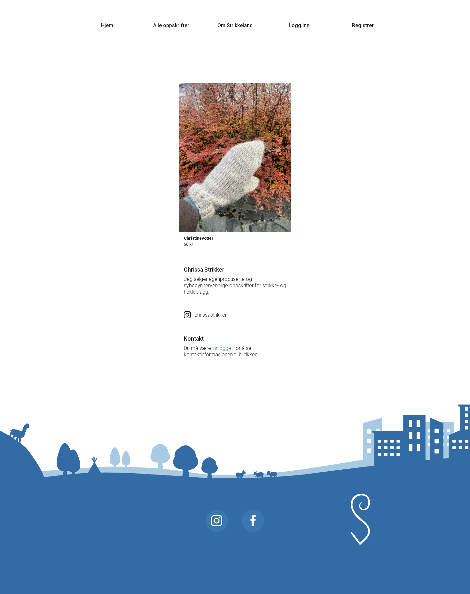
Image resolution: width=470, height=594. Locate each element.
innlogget (222, 348)
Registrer (363, 25)
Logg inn (299, 25)
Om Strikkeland (235, 25)
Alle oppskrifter (171, 25)
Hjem (107, 25)
